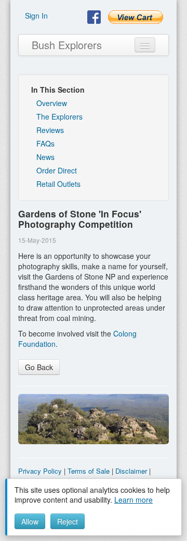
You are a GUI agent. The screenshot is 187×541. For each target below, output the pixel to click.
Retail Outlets (58, 184)
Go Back (39, 367)
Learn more (133, 499)
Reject (67, 521)
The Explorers (59, 116)
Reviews (50, 130)
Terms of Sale (89, 471)
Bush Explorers (67, 44)
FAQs (45, 143)
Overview (51, 103)
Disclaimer (131, 471)
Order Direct (56, 170)
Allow (29, 521)
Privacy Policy (40, 471)
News (45, 157)
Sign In (36, 15)
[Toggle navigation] (145, 44)
